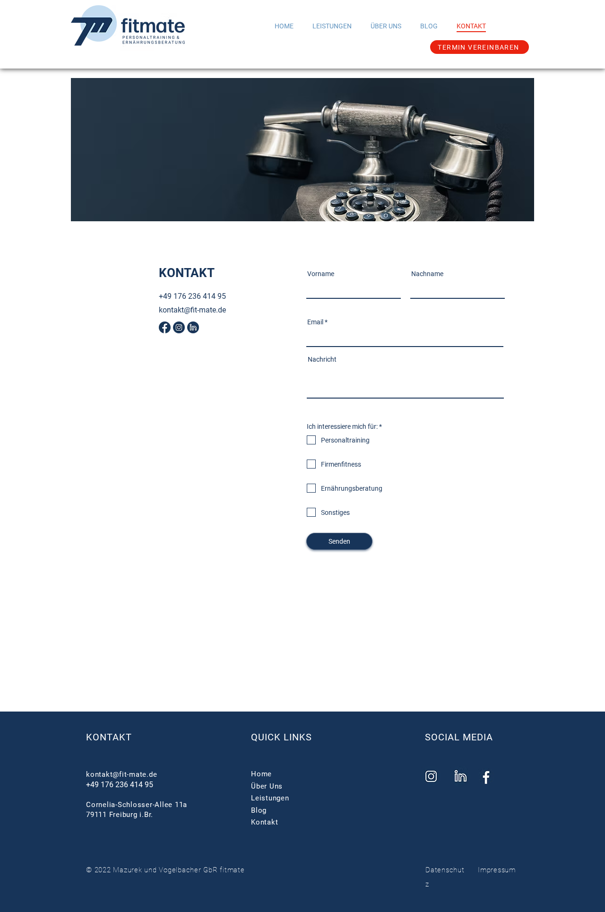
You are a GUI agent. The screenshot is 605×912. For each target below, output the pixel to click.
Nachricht (322, 359)
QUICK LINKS (281, 737)
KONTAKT (109, 737)
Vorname (320, 273)
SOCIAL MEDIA (459, 737)
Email (315, 322)
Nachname (427, 273)
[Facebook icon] (165, 327)
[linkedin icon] (193, 327)
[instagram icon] (179, 327)
